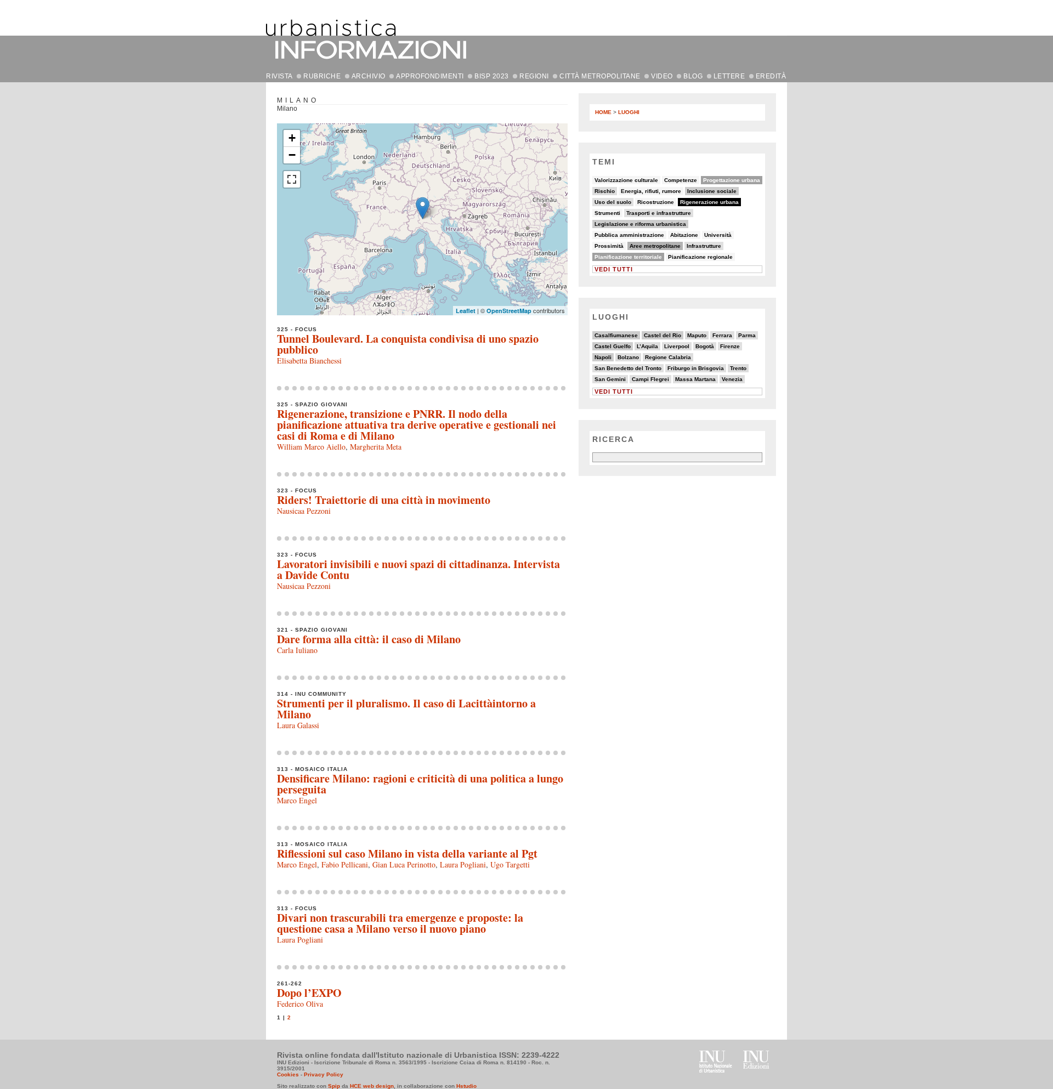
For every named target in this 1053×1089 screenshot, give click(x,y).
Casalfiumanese (616, 335)
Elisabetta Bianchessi (309, 360)
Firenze (730, 346)
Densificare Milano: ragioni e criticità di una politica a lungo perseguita (420, 783)
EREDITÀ (771, 76)
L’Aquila (647, 346)
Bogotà (704, 346)
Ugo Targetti (510, 864)
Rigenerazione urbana (709, 202)
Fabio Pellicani (344, 864)
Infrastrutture (704, 246)
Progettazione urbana (731, 180)
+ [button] (292, 138)
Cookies (288, 1074)
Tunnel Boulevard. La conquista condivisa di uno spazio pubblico (408, 344)
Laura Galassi (298, 725)
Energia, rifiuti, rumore (651, 191)
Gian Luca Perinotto (403, 864)
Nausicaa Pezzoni (304, 511)
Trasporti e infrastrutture (658, 213)
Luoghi (628, 112)
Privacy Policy (323, 1074)
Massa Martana (695, 379)
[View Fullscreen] (292, 179)
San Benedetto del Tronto (628, 368)
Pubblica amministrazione (629, 235)
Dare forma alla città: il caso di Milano (369, 639)
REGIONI (534, 76)
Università (718, 235)
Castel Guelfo (613, 346)
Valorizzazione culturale (626, 180)
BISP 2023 (491, 76)
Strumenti (607, 213)
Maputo (696, 335)
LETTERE (729, 76)
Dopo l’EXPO (309, 993)
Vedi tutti (614, 269)
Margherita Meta (375, 446)
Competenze (680, 180)
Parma (747, 335)
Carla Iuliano (297, 650)
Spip (334, 1086)
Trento (738, 368)
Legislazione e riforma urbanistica (640, 224)
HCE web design (372, 1086)
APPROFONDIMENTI (430, 76)
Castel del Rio (662, 335)
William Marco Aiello (311, 446)
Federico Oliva (300, 1004)
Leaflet (465, 311)
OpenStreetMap (508, 311)
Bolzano (628, 357)
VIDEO (662, 76)
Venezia (732, 379)
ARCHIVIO (369, 76)
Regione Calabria (668, 357)
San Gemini (610, 379)
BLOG (693, 76)
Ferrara (722, 335)
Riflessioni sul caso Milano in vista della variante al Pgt (407, 853)
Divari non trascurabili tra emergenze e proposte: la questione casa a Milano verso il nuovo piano (400, 923)
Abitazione (684, 235)
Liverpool (676, 346)
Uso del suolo (613, 202)
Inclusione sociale (712, 191)
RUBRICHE (322, 76)
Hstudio (466, 1086)
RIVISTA (279, 76)
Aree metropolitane (655, 246)
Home (603, 112)
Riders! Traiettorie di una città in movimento (383, 500)
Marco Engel (297, 800)
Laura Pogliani (463, 864)
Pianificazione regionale (700, 257)
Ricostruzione (655, 202)
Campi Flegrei (650, 379)
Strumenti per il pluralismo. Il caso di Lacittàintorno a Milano (406, 708)
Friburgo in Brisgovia (695, 368)
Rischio (605, 191)
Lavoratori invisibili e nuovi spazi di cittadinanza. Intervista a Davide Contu (418, 569)
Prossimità (609, 246)
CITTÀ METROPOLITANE (600, 76)
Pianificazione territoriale (628, 257)
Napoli (603, 357)
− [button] (292, 155)
